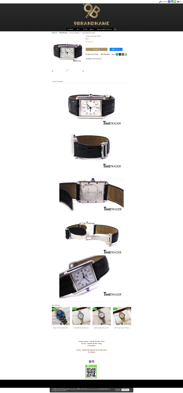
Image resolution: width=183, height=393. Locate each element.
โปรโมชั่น (85, 29)
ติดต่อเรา (92, 29)
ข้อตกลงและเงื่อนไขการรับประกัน (104, 29)
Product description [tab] (58, 81)
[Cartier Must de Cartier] (68, 51)
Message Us (117, 49)
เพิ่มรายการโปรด (92, 54)
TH (180, 1)
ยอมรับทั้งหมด (125, 389)
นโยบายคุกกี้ (63, 390)
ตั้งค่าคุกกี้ (118, 389)
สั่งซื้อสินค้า (97, 49)
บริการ (78, 29)
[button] (115, 29)
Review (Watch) (97, 59)
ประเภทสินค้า (70, 29)
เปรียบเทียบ (106, 54)
